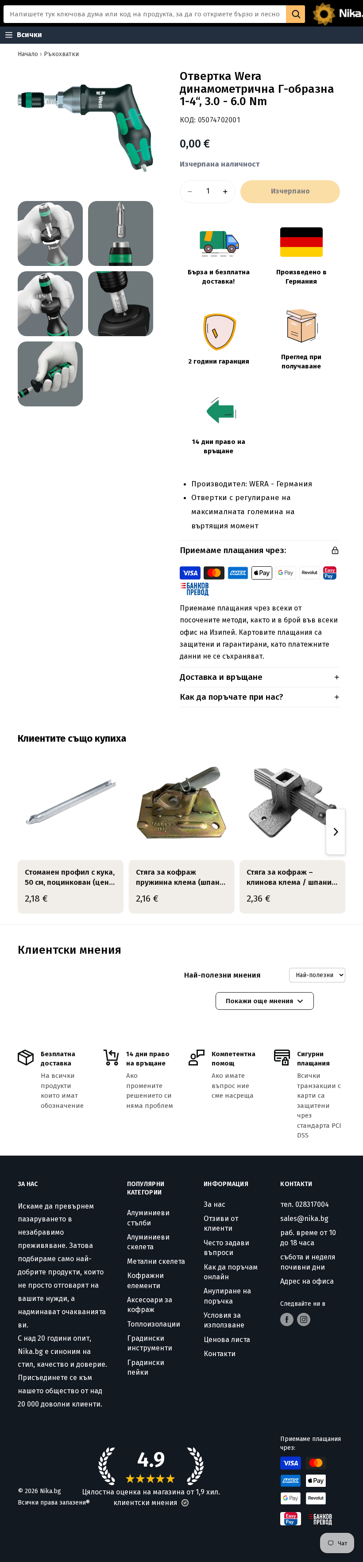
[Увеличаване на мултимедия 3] (120, 233)
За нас (214, 1204)
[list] (181, 832)
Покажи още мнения (259, 1001)
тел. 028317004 (304, 1204)
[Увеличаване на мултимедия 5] (120, 303)
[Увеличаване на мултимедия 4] (50, 303)
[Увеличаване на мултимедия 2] (50, 233)
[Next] (335, 832)
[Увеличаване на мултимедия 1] (85, 128)
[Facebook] (286, 1319)
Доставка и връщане (221, 677)
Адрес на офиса (307, 1281)
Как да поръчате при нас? (231, 697)
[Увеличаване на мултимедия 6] (50, 373)
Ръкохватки (61, 54)
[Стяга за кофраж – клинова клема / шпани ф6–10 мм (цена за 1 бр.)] (292, 803)
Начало (28, 54)
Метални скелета (156, 1261)
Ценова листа (227, 1339)
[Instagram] (303, 1319)
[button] (185, 1502)
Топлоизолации (153, 1324)
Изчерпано (290, 191)
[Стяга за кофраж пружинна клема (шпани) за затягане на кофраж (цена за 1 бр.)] (182, 803)
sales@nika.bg (304, 1218)
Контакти (220, 1354)
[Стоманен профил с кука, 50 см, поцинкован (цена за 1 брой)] (71, 803)
